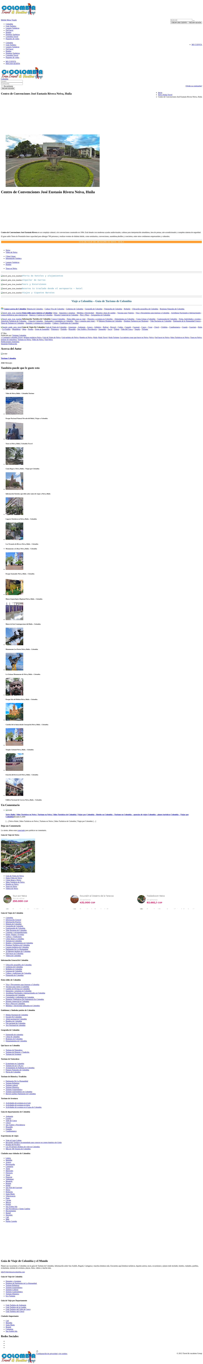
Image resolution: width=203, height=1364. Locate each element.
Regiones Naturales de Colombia (172, 309)
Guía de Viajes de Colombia (56, 327)
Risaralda (72, 329)
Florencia (9, 1173)
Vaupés (137, 329)
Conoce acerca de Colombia (15, 309)
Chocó (156, 327)
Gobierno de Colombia (74, 309)
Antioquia (81, 327)
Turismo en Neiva (24, 340)
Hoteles (8, 32)
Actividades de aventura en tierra (18, 1105)
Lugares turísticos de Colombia (17, 947)
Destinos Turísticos (13, 35)
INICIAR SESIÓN (195, 23)
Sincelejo (9, 1215)
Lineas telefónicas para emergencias (14, 315)
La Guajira (6, 329)
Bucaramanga (11, 1211)
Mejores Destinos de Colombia (110, 321)
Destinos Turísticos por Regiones (136, 321)
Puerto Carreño (11, 1221)
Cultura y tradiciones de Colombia (18, 973)
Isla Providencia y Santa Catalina (18, 1209)
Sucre (110, 329)
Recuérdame (8, 86)
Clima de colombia (13, 1037)
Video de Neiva (11, 252)
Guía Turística (11, 26)
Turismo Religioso (12, 1083)
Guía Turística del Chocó (15, 1311)
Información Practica (13, 922)
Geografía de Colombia (93, 309)
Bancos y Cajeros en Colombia (40, 315)
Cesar (150, 327)
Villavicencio (10, 1196)
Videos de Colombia (13, 956)
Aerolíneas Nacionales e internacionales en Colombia (25, 993)
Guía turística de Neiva (69, 337)
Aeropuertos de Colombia (15, 995)
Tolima (116, 329)
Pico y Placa (84, 315)
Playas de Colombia (13, 1072)
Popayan (9, 1177)
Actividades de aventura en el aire (18, 1103)
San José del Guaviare (14, 1188)
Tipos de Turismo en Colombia (12, 323)
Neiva (8, 250)
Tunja (8, 1169)
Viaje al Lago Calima (13, 1140)
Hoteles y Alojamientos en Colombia (19, 943)
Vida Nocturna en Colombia (160, 321)
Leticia (8, 1158)
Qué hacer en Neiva (162, 337)
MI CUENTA (197, 45)
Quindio (64, 329)
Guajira (8, 1118)
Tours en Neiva (11, 268)
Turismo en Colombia (14, 941)
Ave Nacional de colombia (15, 1025)
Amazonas (72, 327)
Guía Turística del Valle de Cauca (18, 1309)
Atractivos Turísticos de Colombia (13, 321)
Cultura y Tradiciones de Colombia (65, 323)
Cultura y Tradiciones (14, 937)
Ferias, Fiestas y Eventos (15, 935)
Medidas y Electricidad (85, 313)
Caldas (120, 327)
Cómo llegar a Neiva (13, 880)
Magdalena (16, 329)
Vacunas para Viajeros (125, 313)
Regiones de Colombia (14, 1039)
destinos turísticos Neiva (32, 337)
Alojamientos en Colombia (124, 319)
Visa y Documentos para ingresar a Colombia (152, 313)
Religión (127, 309)
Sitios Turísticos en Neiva (179, 337)
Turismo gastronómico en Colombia (19, 1092)
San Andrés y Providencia (87, 329)
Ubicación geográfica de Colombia (145, 309)
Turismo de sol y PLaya (14, 1066)
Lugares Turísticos (12, 28)
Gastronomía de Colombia (167, 319)
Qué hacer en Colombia (14, 954)
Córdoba (164, 327)
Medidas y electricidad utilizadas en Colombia (23, 1006)
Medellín (9, 1323)
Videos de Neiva (12, 888)
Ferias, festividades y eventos (190, 319)
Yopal (8, 1175)
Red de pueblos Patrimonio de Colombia (21, 1094)
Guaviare (192, 327)
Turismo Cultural (12, 1290)
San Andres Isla (11, 1207)
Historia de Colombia (35, 309)
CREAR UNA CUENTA (179, 23)
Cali (7, 1217)
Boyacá (113, 327)
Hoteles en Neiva (85, 337)
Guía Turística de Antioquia (16, 1305)
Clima (55, 313)
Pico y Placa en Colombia (15, 1004)
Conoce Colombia (58, 319)
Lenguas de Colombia (14, 971)
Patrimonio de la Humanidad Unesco (187, 321)
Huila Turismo (113, 337)
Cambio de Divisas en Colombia (18, 989)
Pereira (8, 1204)
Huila (200, 327)
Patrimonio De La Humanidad (17, 949)
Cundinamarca (174, 327)
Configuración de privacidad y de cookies (51, 1354)
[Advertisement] (101, 116)
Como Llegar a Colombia (145, 319)
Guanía (184, 327)
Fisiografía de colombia (14, 1035)
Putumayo (55, 329)
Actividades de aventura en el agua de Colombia (23, 1107)
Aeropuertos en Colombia (100, 315)
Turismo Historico (12, 1087)
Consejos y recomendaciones (16, 932)
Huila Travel (102, 337)
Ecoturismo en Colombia (15, 1064)
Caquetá (128, 327)
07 (2, 333)
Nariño (30, 329)
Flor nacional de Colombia (15, 1023)
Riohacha (9, 1192)
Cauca (143, 327)
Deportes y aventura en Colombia (100, 319)
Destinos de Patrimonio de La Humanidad (21, 1283)
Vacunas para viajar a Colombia (17, 987)
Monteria (9, 1181)
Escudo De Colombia (14, 1017)
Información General (13, 920)
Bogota (8, 1183)
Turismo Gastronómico (14, 1292)
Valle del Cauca (127, 329)
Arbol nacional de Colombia (16, 1019)
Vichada (145, 329)
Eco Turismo (10, 1296)
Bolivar (105, 327)
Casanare (136, 327)
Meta (24, 329)
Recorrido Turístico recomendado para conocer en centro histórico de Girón (34, 1143)
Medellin (9, 1160)
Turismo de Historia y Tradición (17, 1052)
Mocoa (8, 1202)
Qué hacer (9, 30)
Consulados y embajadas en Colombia (20, 997)
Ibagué (8, 1213)
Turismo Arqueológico (14, 1090)
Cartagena (9, 1167)
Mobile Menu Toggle (9, 20)
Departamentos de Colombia (16, 1041)
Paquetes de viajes (12, 39)
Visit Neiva (48, 340)
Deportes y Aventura (13, 1281)
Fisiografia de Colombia (113, 309)
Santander (102, 329)
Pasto (8, 1198)
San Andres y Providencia (15, 1125)
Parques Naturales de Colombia (17, 1070)
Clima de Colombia (35, 321)
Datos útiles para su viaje (76, 319)
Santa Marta (10, 1194)
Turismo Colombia (19, 335)
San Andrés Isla (11, 1331)
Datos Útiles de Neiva (14, 878)
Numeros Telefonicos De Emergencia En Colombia (25, 999)
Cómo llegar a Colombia (15, 939)
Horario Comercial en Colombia (66, 315)
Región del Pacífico (13, 1145)
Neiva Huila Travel (165, 95)
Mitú (7, 1219)
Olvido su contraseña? (194, 86)
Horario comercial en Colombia (17, 1001)
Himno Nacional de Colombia (17, 1015)
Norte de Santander (42, 329)
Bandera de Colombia (14, 1021)
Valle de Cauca (11, 1121)
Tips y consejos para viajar (85, 321)
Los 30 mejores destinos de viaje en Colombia (23, 1147)
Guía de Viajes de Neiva (51, 337)
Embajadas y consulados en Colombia (59, 321)
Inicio (160, 93)
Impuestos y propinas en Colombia (18, 991)
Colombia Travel (12, 37)
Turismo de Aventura (13, 1054)
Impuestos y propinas (67, 313)
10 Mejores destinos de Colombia (18, 951)
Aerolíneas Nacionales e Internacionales (186, 313)
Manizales (9, 1171)
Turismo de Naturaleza (14, 1050)
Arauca (89, 327)
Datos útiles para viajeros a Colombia (37, 313)
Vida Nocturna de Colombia (16, 930)
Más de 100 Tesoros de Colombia (18, 1149)
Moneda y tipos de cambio (105, 313)
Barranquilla (10, 1164)
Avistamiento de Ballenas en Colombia (20, 1068)
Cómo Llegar (11, 256)
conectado (21, 830)
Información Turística (13, 258)
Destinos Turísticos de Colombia (18, 945)
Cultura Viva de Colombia (54, 309)
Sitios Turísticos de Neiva (15, 882)
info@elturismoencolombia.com (13, 1272)
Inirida (8, 1185)
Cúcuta (8, 1200)
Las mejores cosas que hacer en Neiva (134, 337)
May (5, 333)
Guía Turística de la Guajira (16, 1307)
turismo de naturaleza (9, 340)
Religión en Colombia (14, 969)
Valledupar (10, 1179)
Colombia (9, 24)
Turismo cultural (12, 1085)
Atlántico (97, 327)
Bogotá (8, 1327)
